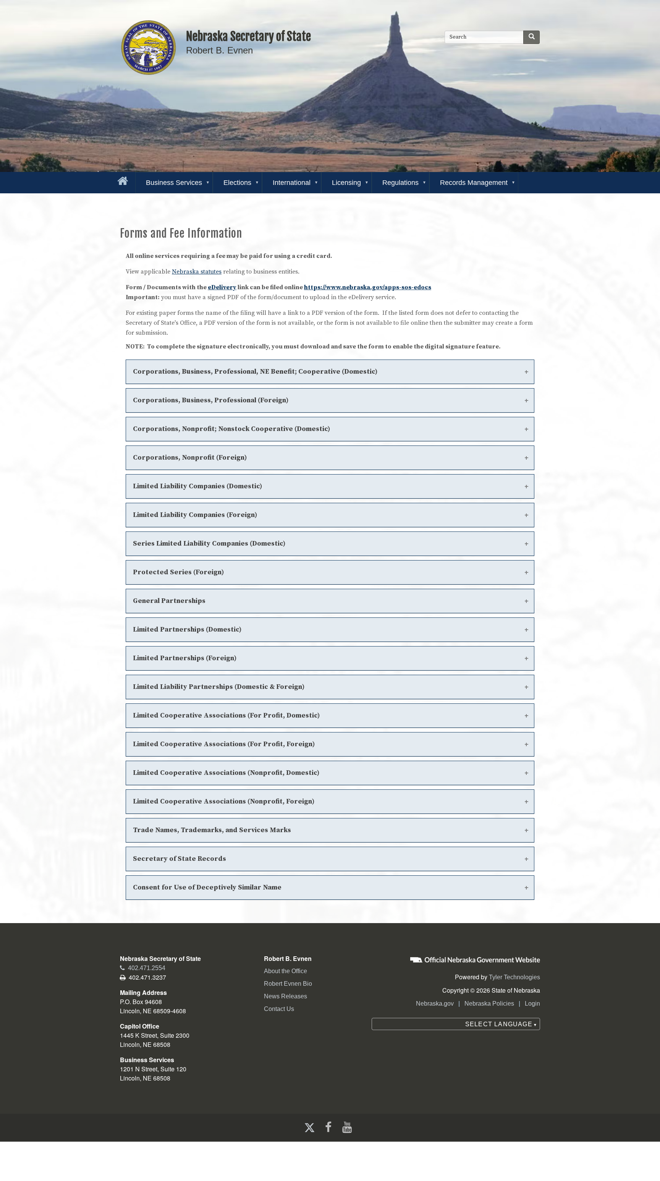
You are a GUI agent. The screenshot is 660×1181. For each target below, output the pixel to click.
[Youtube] (348, 1127)
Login (532, 1003)
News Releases (285, 996)
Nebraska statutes (197, 271)
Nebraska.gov (435, 1003)
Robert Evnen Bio (288, 983)
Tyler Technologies (514, 977)
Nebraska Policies (489, 1003)
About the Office (285, 971)
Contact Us (279, 1009)
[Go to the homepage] (121, 179)
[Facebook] (327, 1127)
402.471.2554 (142, 968)
